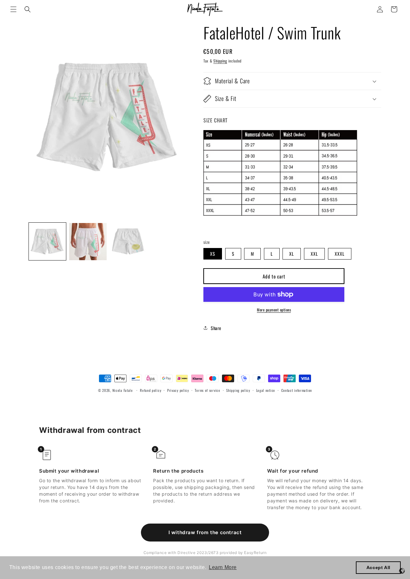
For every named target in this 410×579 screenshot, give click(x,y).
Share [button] (216, 328)
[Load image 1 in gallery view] (47, 241)
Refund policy (150, 390)
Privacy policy (178, 390)
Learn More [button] (223, 567)
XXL (314, 253)
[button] (13, 9)
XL (291, 253)
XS (212, 253)
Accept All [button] (378, 567)
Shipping (220, 60)
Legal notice (265, 390)
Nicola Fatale (122, 390)
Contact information (296, 390)
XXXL (340, 253)
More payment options (274, 309)
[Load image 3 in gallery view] (128, 241)
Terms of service (207, 390)
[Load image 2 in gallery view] (87, 241)
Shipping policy (238, 390)
